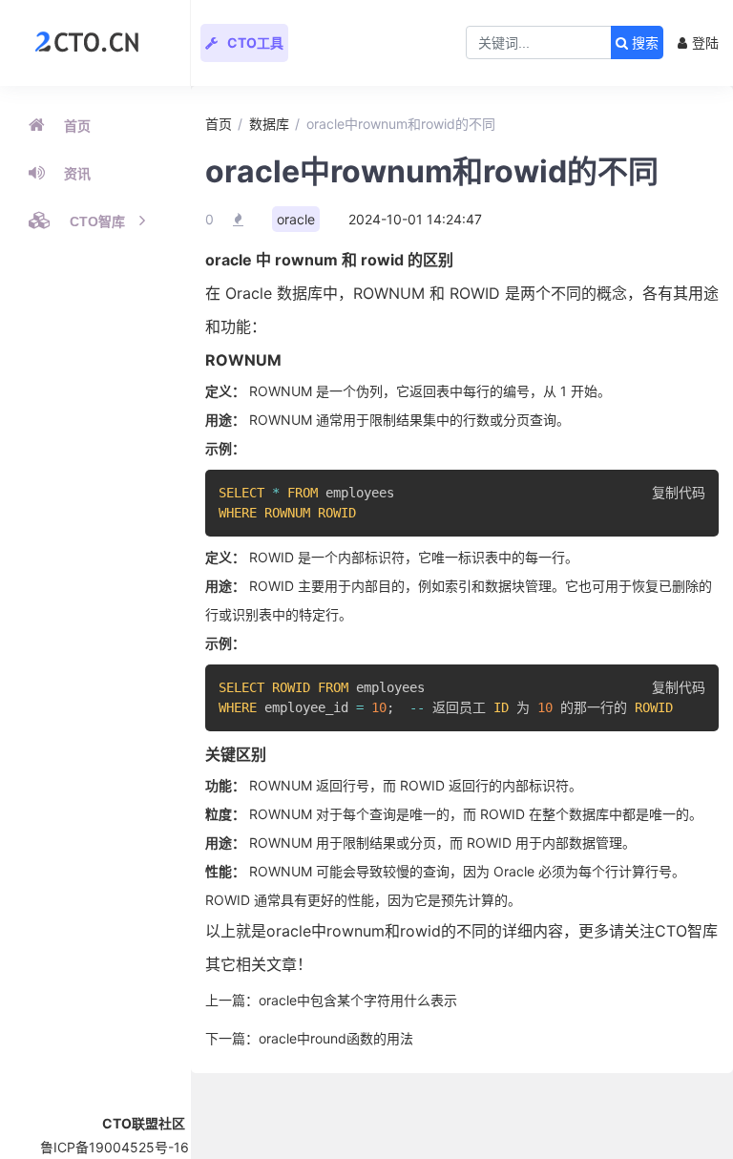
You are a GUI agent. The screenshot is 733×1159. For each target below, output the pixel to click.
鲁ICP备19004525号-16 (114, 1147)
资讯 (77, 173)
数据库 (269, 124)
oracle (296, 219)
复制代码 (678, 492)
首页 (77, 126)
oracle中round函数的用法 (336, 1038)
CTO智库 (97, 221)
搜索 (643, 43)
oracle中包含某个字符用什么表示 (358, 1000)
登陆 (705, 42)
